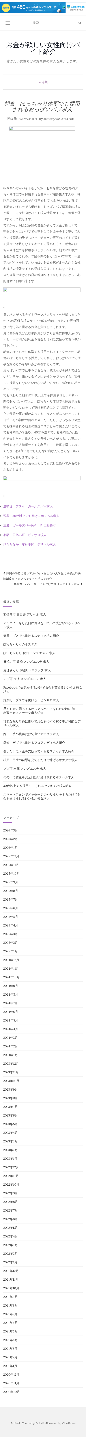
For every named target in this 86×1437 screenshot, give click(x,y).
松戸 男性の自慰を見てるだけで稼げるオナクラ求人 (40, 760)
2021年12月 (11, 1271)
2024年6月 (10, 1012)
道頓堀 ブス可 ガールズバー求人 (28, 506)
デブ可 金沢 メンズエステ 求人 (24, 679)
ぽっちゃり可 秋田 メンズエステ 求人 (29, 653)
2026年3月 (10, 830)
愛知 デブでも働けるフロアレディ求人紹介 (34, 743)
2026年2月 (10, 839)
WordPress (68, 1423)
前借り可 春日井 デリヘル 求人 (24, 614)
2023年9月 (10, 1089)
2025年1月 (10, 951)
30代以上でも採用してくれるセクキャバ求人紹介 (37, 786)
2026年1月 (10, 848)
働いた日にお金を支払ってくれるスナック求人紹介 (38, 751)
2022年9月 (10, 1193)
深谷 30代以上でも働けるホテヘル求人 (31, 516)
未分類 (43, 82)
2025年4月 (10, 925)
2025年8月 (10, 891)
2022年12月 (11, 1167)
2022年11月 (11, 1176)
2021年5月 (10, 1331)
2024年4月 (10, 1029)
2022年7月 (10, 1210)
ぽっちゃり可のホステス (20, 644)
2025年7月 (10, 899)
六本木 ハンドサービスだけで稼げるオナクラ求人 (47, 584)
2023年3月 (10, 1141)
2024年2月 (10, 1046)
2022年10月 (11, 1184)
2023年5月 (10, 1124)
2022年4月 (10, 1236)
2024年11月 (11, 969)
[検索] (80, 23)
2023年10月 (11, 1081)
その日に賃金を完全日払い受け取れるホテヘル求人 (38, 777)
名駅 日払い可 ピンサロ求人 (25, 535)
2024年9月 (10, 986)
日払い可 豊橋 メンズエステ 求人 (26, 662)
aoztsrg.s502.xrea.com (59, 119)
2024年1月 (10, 1055)
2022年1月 (10, 1262)
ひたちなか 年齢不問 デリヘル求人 (29, 544)
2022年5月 (10, 1228)
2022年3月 (10, 1245)
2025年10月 (11, 874)
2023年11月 (11, 1072)
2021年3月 (10, 1349)
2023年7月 (10, 1107)
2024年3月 (10, 1038)
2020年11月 (11, 1383)
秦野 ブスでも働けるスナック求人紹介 (31, 636)
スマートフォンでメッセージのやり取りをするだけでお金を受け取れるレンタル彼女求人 (41, 796)
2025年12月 (11, 856)
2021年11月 (11, 1280)
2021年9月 (10, 1297)
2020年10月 (11, 1392)
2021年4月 (10, 1340)
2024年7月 (10, 1003)
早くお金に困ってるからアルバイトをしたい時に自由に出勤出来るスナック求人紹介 (41, 711)
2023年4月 (10, 1133)
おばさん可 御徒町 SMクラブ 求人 (27, 670)
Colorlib (40, 1423)
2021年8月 (10, 1305)
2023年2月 (10, 1150)
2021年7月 (10, 1314)
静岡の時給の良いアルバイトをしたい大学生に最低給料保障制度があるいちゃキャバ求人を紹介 (42, 576)
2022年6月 (10, 1219)
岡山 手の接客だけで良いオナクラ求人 (31, 734)
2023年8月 (10, 1098)
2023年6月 (10, 1115)
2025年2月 (10, 943)
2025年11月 (11, 865)
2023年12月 (11, 1064)
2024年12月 (11, 960)
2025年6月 (10, 908)
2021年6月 (10, 1323)
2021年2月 (10, 1357)
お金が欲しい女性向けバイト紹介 (43, 48)
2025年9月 (10, 882)
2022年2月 (10, 1254)
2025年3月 (10, 934)
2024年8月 (10, 994)
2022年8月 (10, 1202)
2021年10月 (11, 1288)
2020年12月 (11, 1375)
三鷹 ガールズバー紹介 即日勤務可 (29, 525)
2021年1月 (10, 1366)
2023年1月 (10, 1159)
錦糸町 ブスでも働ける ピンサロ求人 (31, 700)
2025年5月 (10, 917)
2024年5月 (10, 1020)
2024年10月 (11, 977)
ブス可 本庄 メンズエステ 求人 (24, 769)
